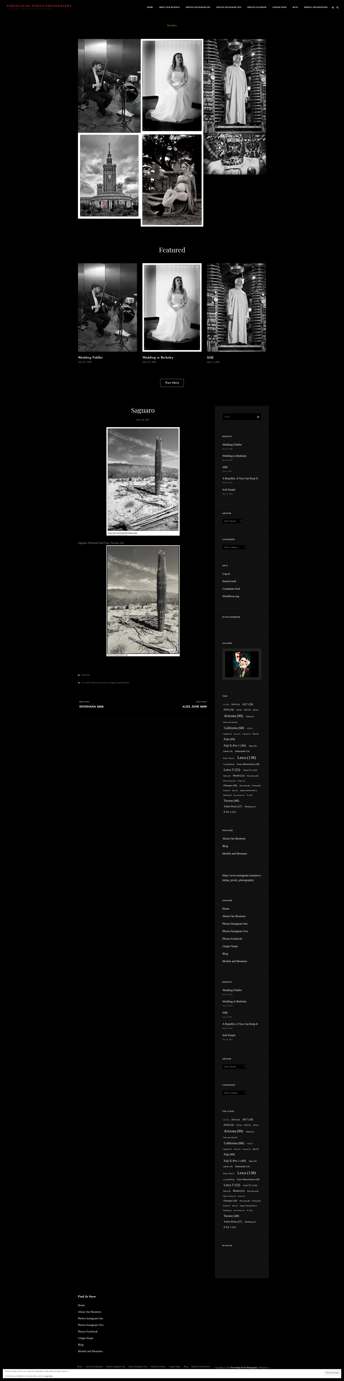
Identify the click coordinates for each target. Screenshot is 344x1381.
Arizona (94, 683)
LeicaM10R (228, 764)
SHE (210, 45)
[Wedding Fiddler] (109, 86)
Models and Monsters (316, 7)
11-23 (83, 683)
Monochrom (252, 776)
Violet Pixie (233, 806)
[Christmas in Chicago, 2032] (234, 154)
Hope (253, 746)
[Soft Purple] (172, 180)
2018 (228, 709)
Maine (226, 776)
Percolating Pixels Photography (39, 6)
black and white (230, 722)
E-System (246, 734)
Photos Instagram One (198, 7)
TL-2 (249, 795)
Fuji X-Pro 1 (235, 745)
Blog (295, 7)
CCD (249, 728)
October (241, 781)
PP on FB (227, 1246)
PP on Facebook (231, 617)
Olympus (230, 785)
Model (239, 775)
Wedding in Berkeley (160, 45)
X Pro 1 (229, 811)
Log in (226, 573)
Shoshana (227, 795)
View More (172, 382)
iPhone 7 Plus (228, 758)
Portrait (226, 790)
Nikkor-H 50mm (229, 781)
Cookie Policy (48, 1376)
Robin (235, 790)
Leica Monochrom (248, 764)
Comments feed (231, 588)
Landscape (85, 675)
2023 (247, 710)
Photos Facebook (256, 7)
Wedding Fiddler (94, 45)
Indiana (228, 751)
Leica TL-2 (250, 770)
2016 (235, 704)
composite (227, 734)
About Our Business (169, 7)
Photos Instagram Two (228, 7)
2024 (255, 710)
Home (150, 7)
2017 (88, 683)
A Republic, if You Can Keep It (105, 139)
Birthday (250, 716)
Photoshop (245, 786)
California (234, 728)
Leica (100, 683)
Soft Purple (153, 139)
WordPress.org (230, 596)
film (256, 734)
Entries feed (229, 581)
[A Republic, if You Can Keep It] (109, 176)
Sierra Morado (239, 795)
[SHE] (234, 86)
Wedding (250, 807)
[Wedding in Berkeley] (172, 86)
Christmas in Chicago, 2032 (227, 139)
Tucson (231, 800)
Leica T (106, 683)
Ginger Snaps (280, 7)
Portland (256, 786)
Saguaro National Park (119, 683)
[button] (235, 669)
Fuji (229, 739)
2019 (239, 710)
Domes (237, 734)
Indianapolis (242, 751)
